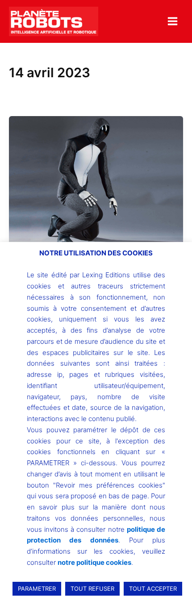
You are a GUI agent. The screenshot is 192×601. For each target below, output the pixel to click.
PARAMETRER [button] (37, 588)
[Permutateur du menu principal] (172, 21)
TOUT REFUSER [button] (92, 588)
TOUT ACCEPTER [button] (153, 588)
